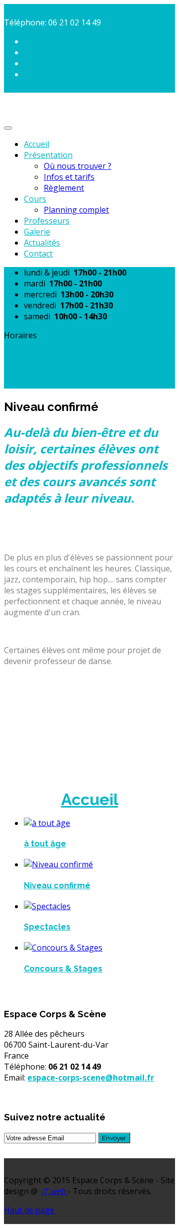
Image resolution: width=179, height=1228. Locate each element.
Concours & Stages (63, 968)
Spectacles (47, 927)
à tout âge (45, 843)
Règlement (64, 187)
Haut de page (30, 1210)
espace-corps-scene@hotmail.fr (90, 1077)
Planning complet (76, 209)
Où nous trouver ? (77, 165)
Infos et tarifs (69, 176)
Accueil (36, 143)
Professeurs (47, 220)
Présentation (48, 154)
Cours (35, 198)
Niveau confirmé (57, 885)
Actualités (42, 242)
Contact (38, 253)
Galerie (37, 231)
